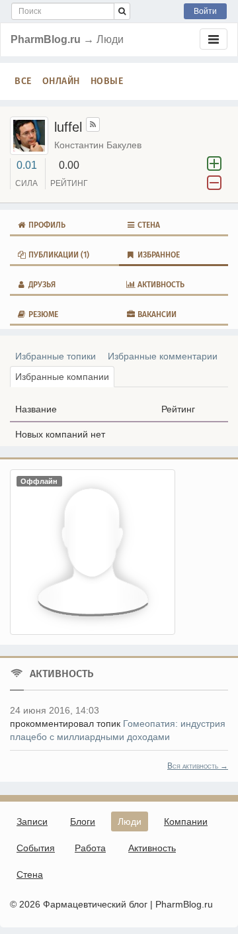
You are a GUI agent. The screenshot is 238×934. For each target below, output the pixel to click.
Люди (129, 821)
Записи (32, 821)
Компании (186, 821)
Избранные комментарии (163, 356)
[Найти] (122, 11)
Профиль (45, 225)
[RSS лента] (93, 124)
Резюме (42, 314)
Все (23, 81)
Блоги (82, 821)
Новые (107, 81)
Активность (160, 284)
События (36, 848)
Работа (90, 848)
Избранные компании (62, 376)
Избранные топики (55, 356)
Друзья (41, 284)
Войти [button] (205, 11)
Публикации (57, 254)
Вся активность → (197, 766)
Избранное (158, 254)
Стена (148, 225)
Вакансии (156, 314)
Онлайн (61, 81)
